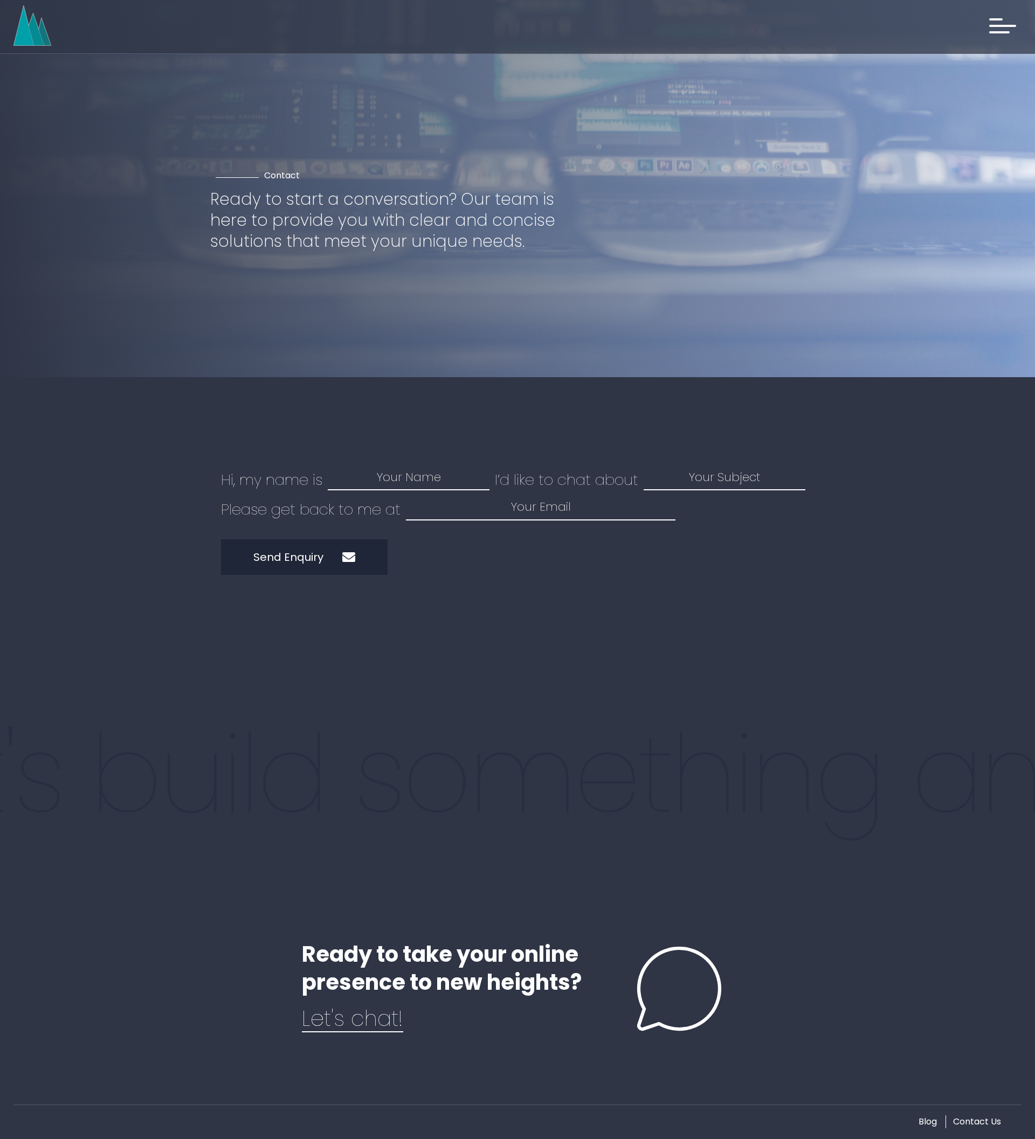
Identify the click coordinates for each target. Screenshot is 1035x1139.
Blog (928, 1121)
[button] (1002, 26)
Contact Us (977, 1121)
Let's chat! (352, 1018)
